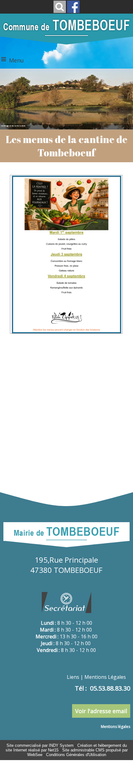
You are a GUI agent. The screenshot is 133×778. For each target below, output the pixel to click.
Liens (73, 677)
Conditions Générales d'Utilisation (76, 754)
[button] (60, 7)
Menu (16, 60)
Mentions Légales (105, 677)
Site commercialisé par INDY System (40, 745)
